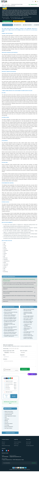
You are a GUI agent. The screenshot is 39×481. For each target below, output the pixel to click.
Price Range (7, 425)
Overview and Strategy (9, 412)
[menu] (37, 1)
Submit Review (24, 369)
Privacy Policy (16, 443)
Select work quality (23, 350)
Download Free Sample (10, 432)
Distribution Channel (8, 423)
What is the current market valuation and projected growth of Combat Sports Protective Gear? (19, 280)
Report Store (7, 4)
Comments (5, 359)
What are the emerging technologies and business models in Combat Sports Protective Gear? (18, 292)
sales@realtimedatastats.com (15, 456)
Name (4, 354)
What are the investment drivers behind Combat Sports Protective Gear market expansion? (18, 288)
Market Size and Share (9, 411)
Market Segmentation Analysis (10, 415)
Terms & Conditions (17, 442)
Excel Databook (10, 388)
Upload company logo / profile (8, 350)
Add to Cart (6, 396)
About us (3, 442)
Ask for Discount (6, 21)
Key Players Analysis (8, 428)
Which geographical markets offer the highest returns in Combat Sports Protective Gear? (19, 296)
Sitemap (3, 443)
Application (7, 419)
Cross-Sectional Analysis (10, 382)
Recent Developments (9, 426)
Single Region (10, 385)
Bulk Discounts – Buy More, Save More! (10, 402)
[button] (33, 1)
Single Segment (10, 387)
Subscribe (34, 462)
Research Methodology (6, 445)
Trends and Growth (8, 414)
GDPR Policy (16, 445)
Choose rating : (6, 348)
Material (6, 420)
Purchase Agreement (30, 445)
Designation (22, 354)
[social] (5, 378)
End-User (6, 422)
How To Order (28, 442)
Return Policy (28, 443)
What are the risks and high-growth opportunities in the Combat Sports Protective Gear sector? (19, 300)
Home (3, 4)
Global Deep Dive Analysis (10, 384)
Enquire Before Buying (18, 21)
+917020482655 (5, 456)
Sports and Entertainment (19, 18)
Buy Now (13, 396)
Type (6, 417)
